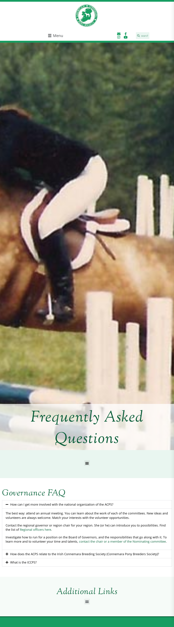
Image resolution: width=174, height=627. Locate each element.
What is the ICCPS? (23, 562)
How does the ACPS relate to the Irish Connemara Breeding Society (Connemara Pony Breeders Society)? (84, 554)
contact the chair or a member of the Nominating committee (122, 541)
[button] (55, 35)
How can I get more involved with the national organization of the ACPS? (61, 504)
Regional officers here (35, 530)
